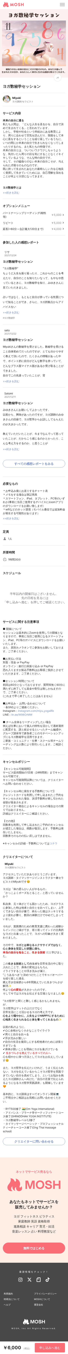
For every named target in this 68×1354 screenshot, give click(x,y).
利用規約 (8, 1293)
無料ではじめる (34, 1248)
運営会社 (38, 1304)
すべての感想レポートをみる (34, 464)
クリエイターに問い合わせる (34, 1141)
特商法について (12, 1299)
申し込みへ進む (49, 1348)
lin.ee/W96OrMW (21, 714)
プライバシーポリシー (45, 1293)
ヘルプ (7, 1304)
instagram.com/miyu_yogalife (36, 710)
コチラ (53, 843)
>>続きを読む (11, 192)
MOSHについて (42, 1299)
